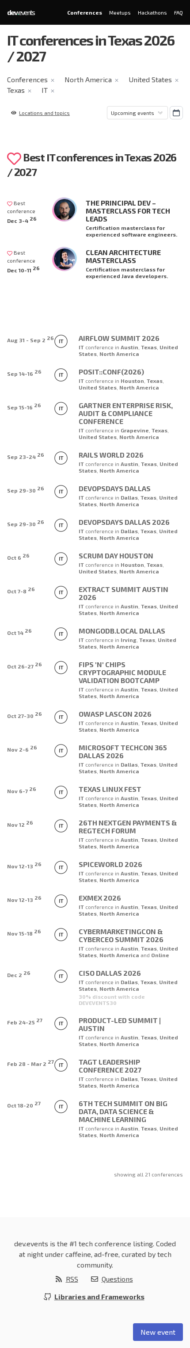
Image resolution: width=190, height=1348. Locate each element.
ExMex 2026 (100, 898)
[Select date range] (176, 112)
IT (45, 90)
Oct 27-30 (24, 714)
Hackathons (152, 12)
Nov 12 (20, 823)
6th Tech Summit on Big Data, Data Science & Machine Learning (123, 1111)
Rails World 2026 (111, 455)
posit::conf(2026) (111, 371)
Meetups (120, 12)
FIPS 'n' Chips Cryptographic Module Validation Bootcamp (122, 672)
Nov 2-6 (22, 748)
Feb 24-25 (24, 1021)
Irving (129, 640)
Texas (16, 90)
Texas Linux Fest (110, 789)
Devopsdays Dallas (115, 488)
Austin (129, 347)
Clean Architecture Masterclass (123, 256)
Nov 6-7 (21, 790)
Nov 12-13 (24, 865)
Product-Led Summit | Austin (120, 1024)
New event (158, 1332)
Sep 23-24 (25, 455)
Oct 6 (18, 556)
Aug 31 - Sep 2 (30, 339)
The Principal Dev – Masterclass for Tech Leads (128, 211)
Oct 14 (19, 631)
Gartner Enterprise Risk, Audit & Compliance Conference (126, 413)
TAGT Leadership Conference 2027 (110, 1066)
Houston (132, 381)
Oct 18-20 (24, 1104)
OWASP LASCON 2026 (115, 714)
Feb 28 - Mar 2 (30, 1062)
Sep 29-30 (25, 489)
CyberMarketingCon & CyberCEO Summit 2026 (121, 935)
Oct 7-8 (21, 590)
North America (88, 79)
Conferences (84, 12)
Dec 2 (18, 974)
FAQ (178, 12)
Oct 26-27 (24, 665)
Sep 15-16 (24, 406)
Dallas (129, 497)
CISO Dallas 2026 (110, 973)
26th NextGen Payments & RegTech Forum (128, 826)
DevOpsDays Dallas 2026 (124, 522)
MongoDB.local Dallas (122, 630)
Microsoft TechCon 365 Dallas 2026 (123, 751)
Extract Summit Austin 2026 (123, 593)
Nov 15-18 (24, 932)
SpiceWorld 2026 (110, 864)
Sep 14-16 (24, 372)
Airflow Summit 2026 (119, 338)
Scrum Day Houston (116, 555)
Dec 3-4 (22, 219)
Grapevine (135, 430)
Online (160, 955)
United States (150, 79)
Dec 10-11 (23, 269)
